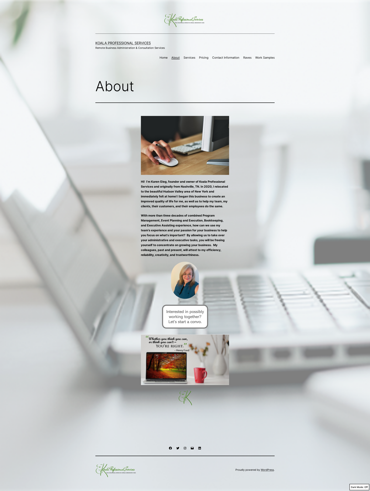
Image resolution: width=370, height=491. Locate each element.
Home (164, 57)
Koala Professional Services (123, 43)
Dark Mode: (357, 487)
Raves (247, 57)
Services (189, 57)
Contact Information (225, 57)
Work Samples (265, 57)
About (175, 57)
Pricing (203, 57)
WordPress (267, 469)
